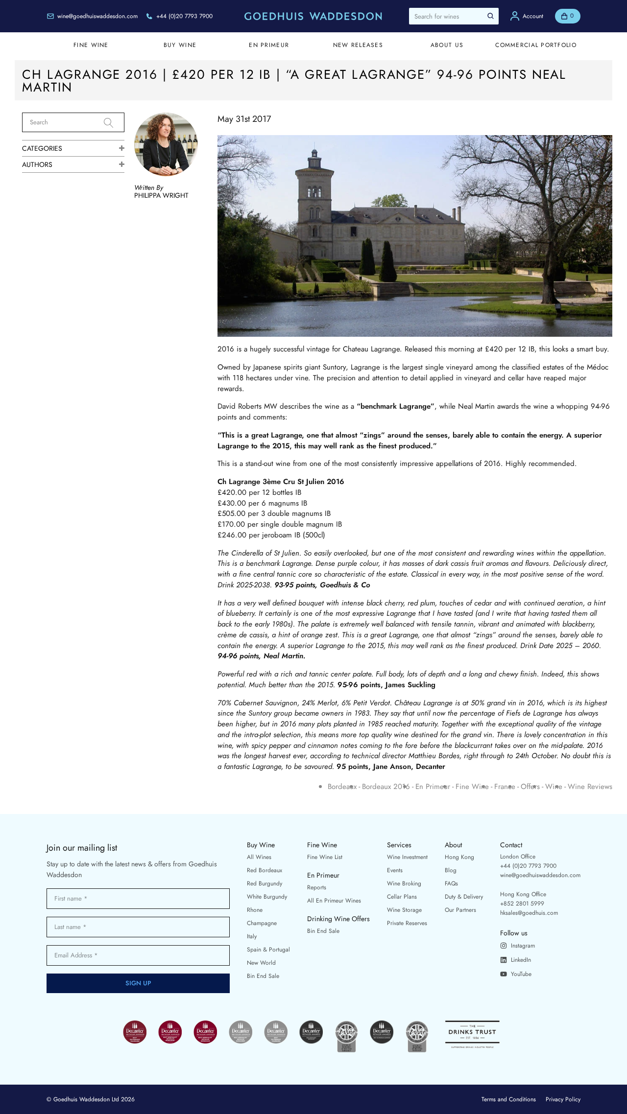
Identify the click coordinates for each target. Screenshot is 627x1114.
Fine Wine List (324, 857)
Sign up (138, 983)
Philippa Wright (161, 195)
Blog (451, 870)
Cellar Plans (402, 897)
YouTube (521, 974)
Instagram (523, 945)
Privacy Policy (563, 1099)
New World (261, 963)
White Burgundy (267, 897)
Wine (553, 786)
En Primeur (432, 786)
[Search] (114, 123)
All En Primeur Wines (334, 901)
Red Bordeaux (264, 870)
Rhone (255, 910)
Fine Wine (472, 786)
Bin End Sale (263, 976)
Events (395, 870)
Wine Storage (404, 910)
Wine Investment (407, 857)
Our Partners (460, 910)
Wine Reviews (590, 786)
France (504, 786)
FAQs (451, 883)
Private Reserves (407, 923)
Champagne (262, 923)
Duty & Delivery (464, 897)
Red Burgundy (264, 883)
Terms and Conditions (509, 1099)
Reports (316, 887)
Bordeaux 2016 (386, 786)
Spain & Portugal (268, 949)
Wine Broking (404, 883)
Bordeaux (342, 786)
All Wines (259, 857)
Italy (252, 936)
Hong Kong (459, 857)
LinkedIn (521, 959)
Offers (530, 786)
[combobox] (454, 16)
